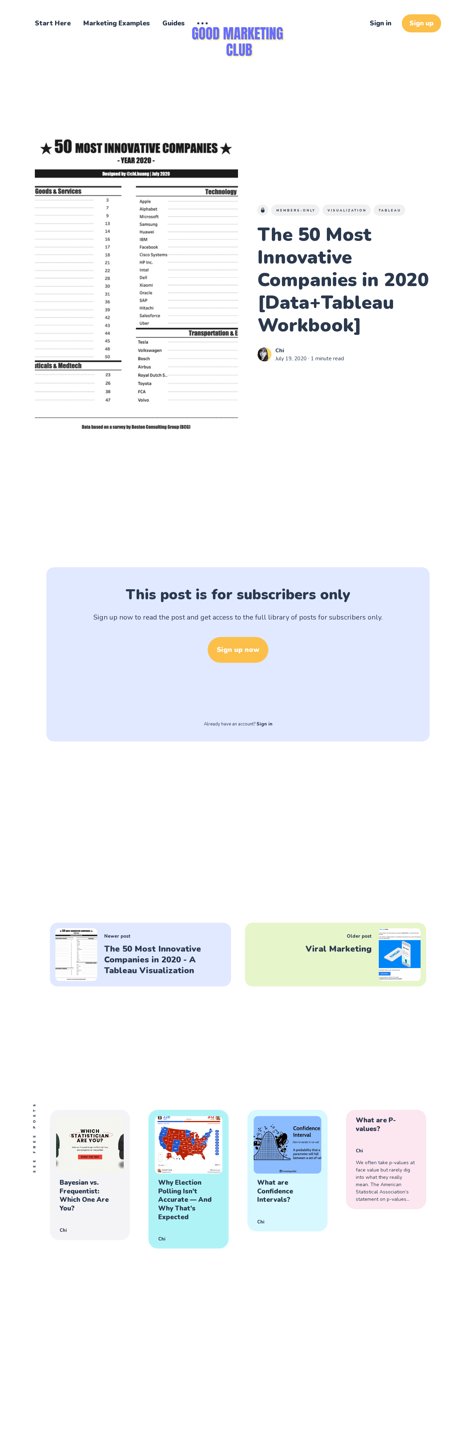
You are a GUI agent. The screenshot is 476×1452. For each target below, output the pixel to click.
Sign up (421, 23)
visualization (347, 210)
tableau (390, 210)
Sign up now (238, 649)
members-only (295, 210)
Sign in (380, 23)
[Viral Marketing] (335, 954)
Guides (173, 23)
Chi (279, 350)
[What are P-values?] (386, 1159)
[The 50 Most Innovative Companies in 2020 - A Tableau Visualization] (140, 954)
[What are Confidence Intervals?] (287, 1170)
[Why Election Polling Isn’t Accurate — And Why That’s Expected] (188, 1179)
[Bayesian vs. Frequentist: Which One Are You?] (90, 1175)
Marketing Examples (116, 23)
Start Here (53, 23)
